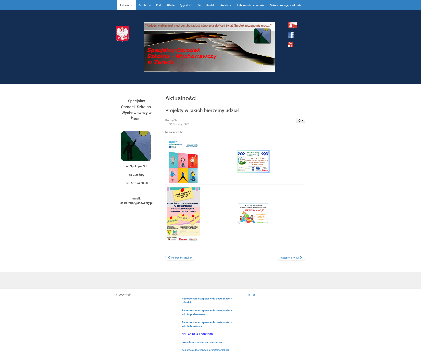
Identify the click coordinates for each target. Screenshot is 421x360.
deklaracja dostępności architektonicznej (205, 349)
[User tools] (300, 120)
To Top (252, 294)
